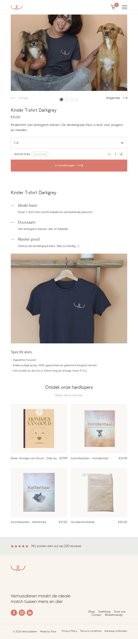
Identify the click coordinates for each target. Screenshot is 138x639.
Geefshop (104, 611)
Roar (53, 631)
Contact (96, 614)
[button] (116, 98)
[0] (113, 7)
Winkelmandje (114, 614)
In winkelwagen (65, 165)
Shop (91, 611)
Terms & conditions (91, 631)
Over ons (120, 611)
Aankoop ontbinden (115, 631)
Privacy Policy (69, 631)
